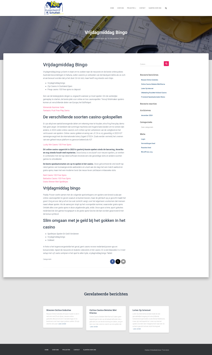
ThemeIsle (165, 350)
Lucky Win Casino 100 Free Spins (57, 144)
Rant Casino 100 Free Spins (54, 175)
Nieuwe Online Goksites (149, 80)
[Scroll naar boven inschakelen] (207, 350)
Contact (142, 8)
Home (112, 8)
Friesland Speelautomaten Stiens (153, 97)
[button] (135, 8)
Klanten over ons (155, 8)
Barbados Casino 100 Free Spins (57, 178)
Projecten (131, 8)
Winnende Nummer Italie (53, 107)
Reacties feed (146, 147)
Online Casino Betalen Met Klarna (153, 84)
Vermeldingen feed (148, 143)
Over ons (120, 8)
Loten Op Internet (147, 88)
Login (143, 139)
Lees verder (62, 324)
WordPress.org (146, 152)
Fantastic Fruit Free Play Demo (56, 110)
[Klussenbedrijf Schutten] (53, 8)
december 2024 (146, 115)
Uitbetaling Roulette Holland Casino (154, 93)
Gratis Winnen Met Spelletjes (55, 181)
